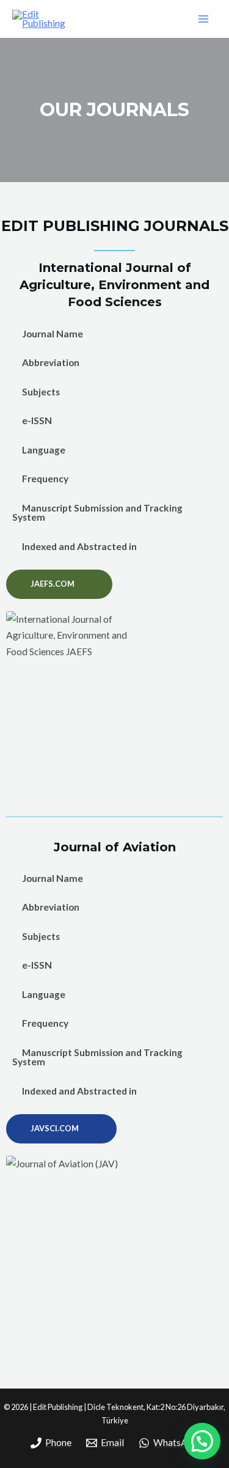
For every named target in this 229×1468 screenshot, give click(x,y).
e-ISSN (37, 420)
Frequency (45, 478)
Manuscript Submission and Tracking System (97, 512)
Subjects (41, 391)
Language (43, 449)
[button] (59, 584)
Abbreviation (50, 362)
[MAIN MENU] (204, 19)
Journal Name (52, 333)
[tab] (114, 334)
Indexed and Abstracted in (79, 546)
